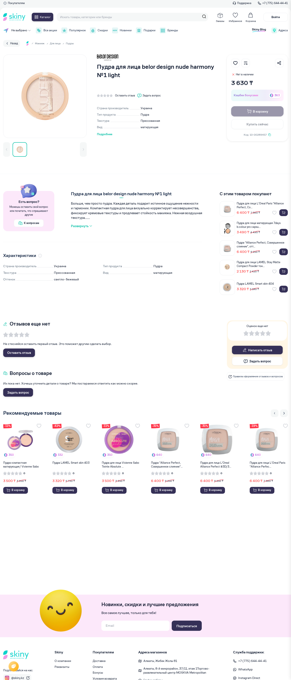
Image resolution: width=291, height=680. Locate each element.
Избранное (235, 21)
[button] (6, 149)
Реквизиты (62, 667)
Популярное (77, 30)
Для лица (55, 43)
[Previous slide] (274, 413)
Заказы (220, 21)
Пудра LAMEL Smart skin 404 (255, 283)
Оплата (98, 667)
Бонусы (98, 672)
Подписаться (186, 626)
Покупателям (16, 3)
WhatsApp (245, 669)
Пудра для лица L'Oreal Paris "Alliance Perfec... (267, 464)
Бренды (172, 30)
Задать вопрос (18, 392)
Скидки (103, 30)
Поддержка (244, 3)
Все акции (50, 30)
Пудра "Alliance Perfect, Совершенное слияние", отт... (260, 244)
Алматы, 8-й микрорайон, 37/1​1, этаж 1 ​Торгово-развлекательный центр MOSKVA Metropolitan (176, 671)
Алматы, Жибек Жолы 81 (160, 661)
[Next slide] (284, 413)
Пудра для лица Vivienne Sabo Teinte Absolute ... (120, 464)
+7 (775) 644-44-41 (275, 3)
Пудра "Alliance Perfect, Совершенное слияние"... (167, 464)
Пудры (70, 43)
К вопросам (31, 223)
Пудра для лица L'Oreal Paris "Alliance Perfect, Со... (260, 205)
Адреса (283, 30)
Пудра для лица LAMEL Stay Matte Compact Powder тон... (258, 264)
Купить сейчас (257, 124)
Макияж (40, 43)
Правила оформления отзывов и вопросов (258, 376)
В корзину (260, 111)
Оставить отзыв (19, 353)
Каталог (45, 17)
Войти (275, 17)
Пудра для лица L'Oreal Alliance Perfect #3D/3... (215, 464)
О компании (63, 661)
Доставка (99, 661)
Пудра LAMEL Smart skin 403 (70, 463)
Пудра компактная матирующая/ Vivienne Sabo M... (21, 465)
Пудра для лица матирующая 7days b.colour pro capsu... (259, 225)
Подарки (150, 30)
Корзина (251, 21)
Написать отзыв (260, 350)
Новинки (126, 30)
